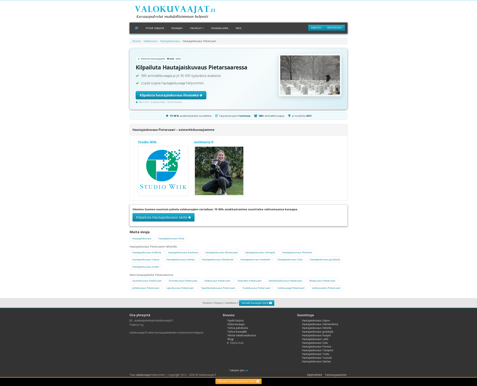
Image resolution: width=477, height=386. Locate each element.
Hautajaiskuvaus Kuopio (316, 335)
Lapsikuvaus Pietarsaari (180, 288)
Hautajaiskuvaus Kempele (255, 259)
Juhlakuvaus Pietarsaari (145, 288)
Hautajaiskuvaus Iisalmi (145, 266)
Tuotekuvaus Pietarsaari (256, 288)
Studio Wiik (147, 142)
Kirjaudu (316, 27)
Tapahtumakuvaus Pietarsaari (218, 288)
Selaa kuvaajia (235, 324)
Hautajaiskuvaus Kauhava (183, 252)
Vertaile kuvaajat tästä (255, 303)
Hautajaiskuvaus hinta (171, 238)
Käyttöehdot (314, 375)
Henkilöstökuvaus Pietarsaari (285, 280)
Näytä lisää (237, 342)
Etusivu (136, 41)
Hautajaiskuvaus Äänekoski (217, 259)
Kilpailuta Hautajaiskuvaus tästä (162, 217)
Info (238, 28)
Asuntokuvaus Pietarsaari (147, 280)
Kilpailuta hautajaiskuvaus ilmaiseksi (170, 95)
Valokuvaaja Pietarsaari (291, 288)
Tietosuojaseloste (336, 375)
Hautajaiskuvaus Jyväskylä (325, 259)
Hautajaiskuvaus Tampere (317, 350)
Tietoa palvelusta (237, 328)
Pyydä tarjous (155, 28)
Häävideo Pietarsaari (250, 280)
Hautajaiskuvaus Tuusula (317, 357)
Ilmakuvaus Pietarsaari (322, 280)
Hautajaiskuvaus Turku (315, 354)
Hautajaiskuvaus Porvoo (316, 346)
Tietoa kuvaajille (237, 331)
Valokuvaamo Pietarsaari (326, 288)
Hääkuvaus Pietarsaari (217, 280)
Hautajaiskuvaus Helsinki (316, 328)
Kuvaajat (177, 28)
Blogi (230, 339)
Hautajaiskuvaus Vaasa (145, 259)
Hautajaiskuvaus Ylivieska (297, 252)
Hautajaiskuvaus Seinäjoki (260, 252)
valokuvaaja (143, 375)
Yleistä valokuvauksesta (241, 335)
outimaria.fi (204, 142)
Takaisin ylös (237, 370)
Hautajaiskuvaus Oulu (290, 259)
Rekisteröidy (334, 27)
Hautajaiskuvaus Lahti (315, 339)
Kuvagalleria (219, 28)
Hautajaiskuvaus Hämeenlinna (320, 324)
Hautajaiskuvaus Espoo (316, 320)
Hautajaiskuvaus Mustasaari (221, 252)
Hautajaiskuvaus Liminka (180, 259)
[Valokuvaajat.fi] (180, 13)
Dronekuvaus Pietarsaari (183, 280)
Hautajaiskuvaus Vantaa (316, 361)
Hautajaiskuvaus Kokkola (146, 252)
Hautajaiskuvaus (170, 41)
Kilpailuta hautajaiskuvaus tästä (237, 381)
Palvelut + (197, 28)
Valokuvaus (150, 41)
